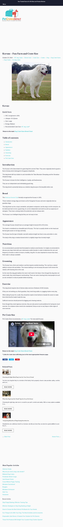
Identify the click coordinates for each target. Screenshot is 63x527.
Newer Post (55, 436)
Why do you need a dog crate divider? (13, 471)
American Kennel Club (11, 197)
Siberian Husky (6, 469)
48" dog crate (25, 126)
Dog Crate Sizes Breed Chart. (24, 131)
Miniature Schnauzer (8, 489)
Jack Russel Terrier (8, 479)
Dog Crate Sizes (55, 57)
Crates (43, 57)
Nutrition (7, 150)
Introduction (8, 142)
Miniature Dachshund (8, 484)
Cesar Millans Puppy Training (11, 482)
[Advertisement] (31, 39)
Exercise (7, 155)
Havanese (5, 494)
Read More (8, 387)
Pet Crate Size (9, 158)
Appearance (8, 147)
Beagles (4, 487)
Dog (48, 57)
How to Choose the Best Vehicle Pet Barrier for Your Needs (19, 509)
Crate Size (36, 57)
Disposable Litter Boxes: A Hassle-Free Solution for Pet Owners (20, 516)
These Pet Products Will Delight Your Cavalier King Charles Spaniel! (22, 519)
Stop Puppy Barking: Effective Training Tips (15, 502)
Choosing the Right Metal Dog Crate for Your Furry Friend (18, 377)
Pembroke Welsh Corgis (9, 476)
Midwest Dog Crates (8, 474)
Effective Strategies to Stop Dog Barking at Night (16, 506)
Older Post (7, 436)
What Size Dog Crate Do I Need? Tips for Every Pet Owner (17, 399)
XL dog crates (16, 60)
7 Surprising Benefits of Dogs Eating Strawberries (15, 420)
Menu (4, 4)
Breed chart (27, 57)
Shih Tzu (5, 492)
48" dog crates (18, 57)
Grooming (8, 153)
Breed (7, 144)
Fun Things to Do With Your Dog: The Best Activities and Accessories (22, 513)
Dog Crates (7, 60)
